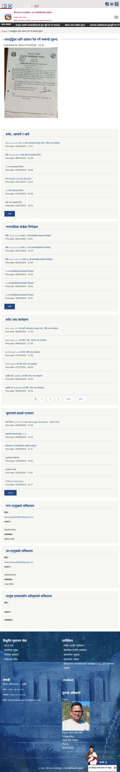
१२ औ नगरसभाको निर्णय (14, 167)
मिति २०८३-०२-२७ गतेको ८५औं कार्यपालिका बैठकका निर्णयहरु (28, 235)
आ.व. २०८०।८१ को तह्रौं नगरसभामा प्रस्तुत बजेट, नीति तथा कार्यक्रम (31, 328)
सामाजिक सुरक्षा (11, 650)
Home (4, 31)
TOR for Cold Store (14, 481)
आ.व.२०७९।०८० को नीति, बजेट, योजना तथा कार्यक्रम (25, 340)
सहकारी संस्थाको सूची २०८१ (15, 434)
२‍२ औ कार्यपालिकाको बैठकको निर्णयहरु (19, 271)
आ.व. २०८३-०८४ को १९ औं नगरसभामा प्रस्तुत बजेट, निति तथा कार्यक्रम (32, 143)
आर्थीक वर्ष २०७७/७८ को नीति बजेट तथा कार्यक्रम (23, 376)
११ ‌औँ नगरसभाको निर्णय (14, 190)
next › (69, 399)
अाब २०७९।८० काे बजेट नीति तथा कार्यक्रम (22, 352)
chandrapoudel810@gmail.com (18, 562)
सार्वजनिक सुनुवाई (71, 654)
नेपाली (36, 6)
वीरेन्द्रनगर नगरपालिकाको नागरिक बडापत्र (20, 446)
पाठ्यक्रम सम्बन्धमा (12, 457)
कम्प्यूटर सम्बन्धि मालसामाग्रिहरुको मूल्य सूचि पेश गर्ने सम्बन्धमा (29, 25)
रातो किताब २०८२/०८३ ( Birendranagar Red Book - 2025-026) (32, 422)
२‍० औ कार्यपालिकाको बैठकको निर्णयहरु (19, 295)
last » (81, 399)
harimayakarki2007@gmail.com (19, 517)
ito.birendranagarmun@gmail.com (24, 700)
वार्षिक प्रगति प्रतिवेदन (74, 645)
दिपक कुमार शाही (75, 732)
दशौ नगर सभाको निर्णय (13, 202)
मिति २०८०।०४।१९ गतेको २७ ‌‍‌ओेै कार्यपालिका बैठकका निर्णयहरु (29, 259)
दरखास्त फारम (10, 469)
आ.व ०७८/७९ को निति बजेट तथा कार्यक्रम (21, 364)
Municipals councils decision (18, 178)
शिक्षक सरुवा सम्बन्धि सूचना (67, 25)
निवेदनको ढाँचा (11, 659)
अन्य (9, 214)
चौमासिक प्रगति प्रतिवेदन (75, 650)
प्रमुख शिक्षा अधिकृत (70, 740)
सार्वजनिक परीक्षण (71, 659)
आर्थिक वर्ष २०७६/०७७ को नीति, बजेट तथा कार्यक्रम (24, 388)
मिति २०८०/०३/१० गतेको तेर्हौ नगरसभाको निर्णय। (23, 155)
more (10, 493)
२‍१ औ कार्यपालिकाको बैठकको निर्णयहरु (19, 283)
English (27, 6)
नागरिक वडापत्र (11, 654)
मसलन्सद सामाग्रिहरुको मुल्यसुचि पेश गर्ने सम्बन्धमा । (101, 25)
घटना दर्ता (8, 645)
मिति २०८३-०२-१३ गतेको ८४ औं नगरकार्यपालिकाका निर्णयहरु (28, 247)
